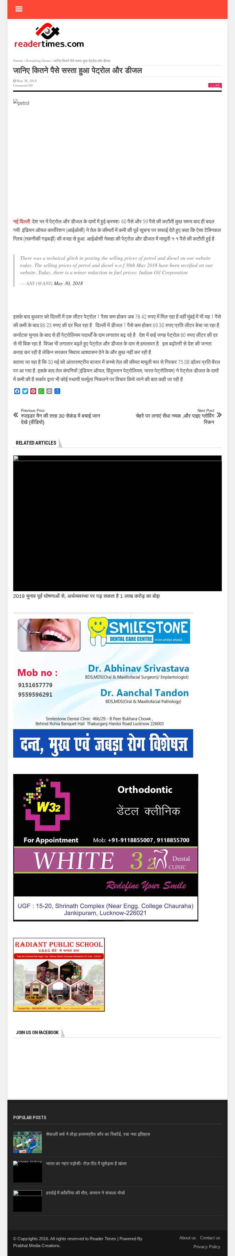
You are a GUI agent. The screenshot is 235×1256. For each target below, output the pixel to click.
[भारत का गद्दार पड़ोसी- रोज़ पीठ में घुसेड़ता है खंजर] (27, 1171)
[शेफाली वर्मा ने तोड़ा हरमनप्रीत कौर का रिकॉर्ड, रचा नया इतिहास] (27, 1142)
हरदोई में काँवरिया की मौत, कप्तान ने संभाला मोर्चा (85, 1192)
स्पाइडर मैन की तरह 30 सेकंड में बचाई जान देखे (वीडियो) (60, 416)
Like (217, 85)
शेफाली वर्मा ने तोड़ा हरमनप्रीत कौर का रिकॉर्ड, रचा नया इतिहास (98, 1134)
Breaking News (38, 61)
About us (187, 1237)
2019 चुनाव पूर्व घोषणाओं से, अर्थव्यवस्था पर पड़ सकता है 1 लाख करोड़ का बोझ (86, 596)
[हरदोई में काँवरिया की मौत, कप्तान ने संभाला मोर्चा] (27, 1201)
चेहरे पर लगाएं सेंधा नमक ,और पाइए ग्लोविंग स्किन (175, 416)
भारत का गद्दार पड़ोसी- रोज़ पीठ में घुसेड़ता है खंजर (86, 1163)
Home (18, 61)
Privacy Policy (206, 1246)
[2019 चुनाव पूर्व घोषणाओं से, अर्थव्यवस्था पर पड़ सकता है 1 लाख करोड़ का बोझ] (117, 523)
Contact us (210, 1237)
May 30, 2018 (68, 283)
